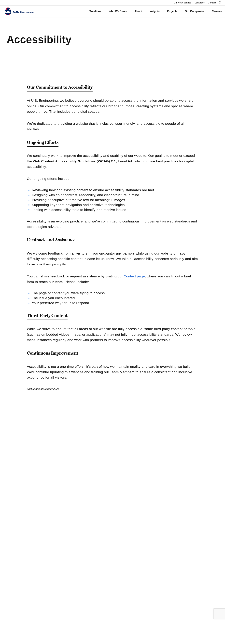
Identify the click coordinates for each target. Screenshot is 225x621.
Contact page (134, 276)
